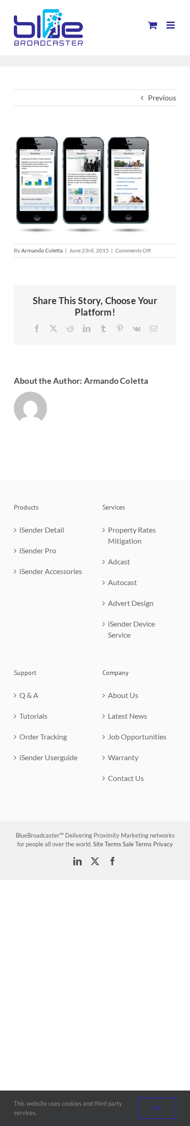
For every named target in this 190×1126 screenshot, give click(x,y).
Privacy (163, 844)
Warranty (123, 757)
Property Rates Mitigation (132, 535)
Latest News (127, 715)
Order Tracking (43, 736)
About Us (123, 695)
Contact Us (126, 778)
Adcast (119, 561)
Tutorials (33, 715)
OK (157, 1108)
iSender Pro (37, 550)
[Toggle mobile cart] (152, 25)
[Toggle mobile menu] (171, 25)
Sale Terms (137, 844)
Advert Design (131, 602)
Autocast (122, 582)
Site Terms (107, 844)
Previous (162, 97)
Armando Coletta (42, 250)
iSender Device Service (131, 629)
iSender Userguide (48, 757)
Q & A (28, 695)
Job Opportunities (137, 736)
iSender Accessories (50, 571)
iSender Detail (41, 529)
